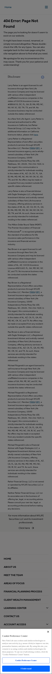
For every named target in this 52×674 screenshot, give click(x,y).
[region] (26, 651)
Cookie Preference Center (26, 660)
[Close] (48, 632)
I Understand (26, 669)
